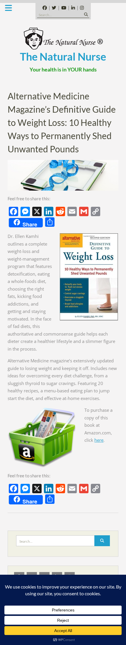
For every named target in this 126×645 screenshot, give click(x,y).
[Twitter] (54, 8)
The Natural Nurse (63, 56)
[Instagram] (81, 8)
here (98, 440)
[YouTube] (64, 8)
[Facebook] (44, 8)
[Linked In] (73, 8)
